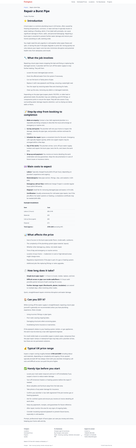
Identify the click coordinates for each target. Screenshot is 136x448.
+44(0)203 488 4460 (89, 433)
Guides (26, 436)
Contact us (87, 431)
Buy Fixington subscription (61, 433)
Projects (109, 2)
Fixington (26, 445)
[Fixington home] (28, 2)
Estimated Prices (82, 2)
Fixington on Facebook (90, 435)
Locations (92, 2)
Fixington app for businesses (61, 431)
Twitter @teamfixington (90, 436)
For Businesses (100, 2)
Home (73, 2)
